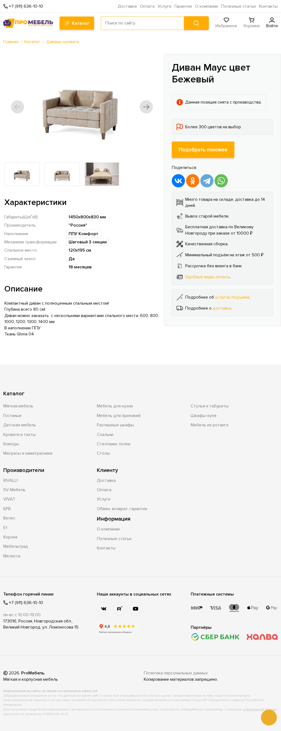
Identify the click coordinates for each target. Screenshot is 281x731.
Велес (9, 518)
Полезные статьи (238, 6)
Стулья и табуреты (210, 406)
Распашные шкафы (115, 425)
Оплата (147, 6)
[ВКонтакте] (178, 180)
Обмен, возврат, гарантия (122, 509)
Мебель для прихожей (118, 415)
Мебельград (15, 546)
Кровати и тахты (19, 434)
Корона (10, 537)
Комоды (11, 444)
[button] (17, 106)
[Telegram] (206, 180)
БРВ (7, 509)
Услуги (164, 6)
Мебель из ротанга (209, 425)
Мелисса (11, 556)
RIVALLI (10, 480)
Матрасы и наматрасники (27, 453)
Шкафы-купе (204, 415)
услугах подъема (232, 297)
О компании (206, 6)
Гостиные (12, 415)
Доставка (127, 6)
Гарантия (183, 6)
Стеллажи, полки (113, 444)
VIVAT (9, 499)
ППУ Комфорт (83, 234)
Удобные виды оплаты (207, 277)
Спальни (105, 434)
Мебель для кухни (115, 406)
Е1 (5, 527)
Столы (103, 453)
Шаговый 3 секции (88, 242)
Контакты (268, 6)
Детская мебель (19, 425)
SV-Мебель (14, 490)
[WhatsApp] (221, 180)
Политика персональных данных (176, 673)
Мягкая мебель (18, 406)
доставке (222, 308)
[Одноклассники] (192, 180)
